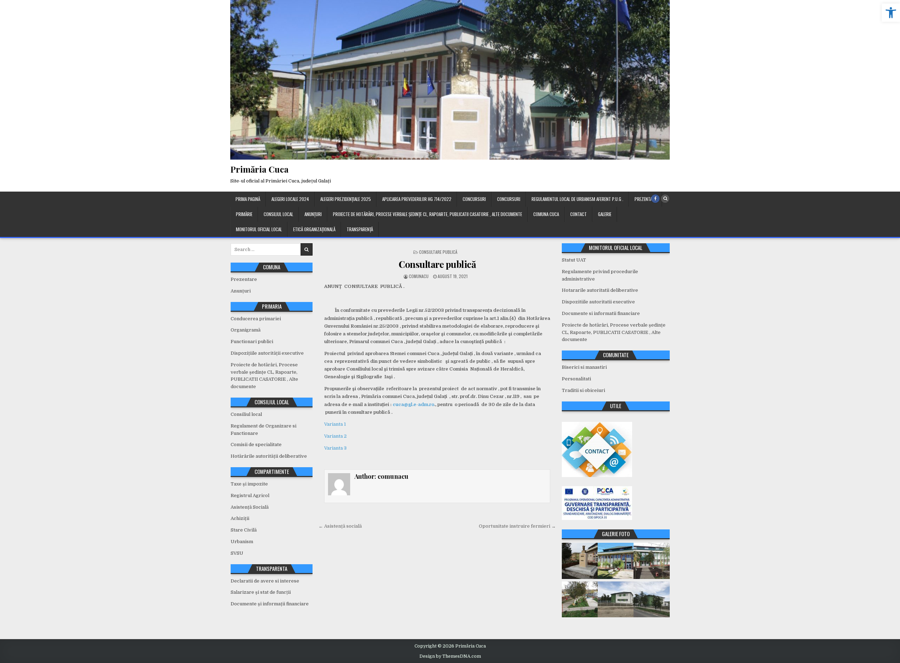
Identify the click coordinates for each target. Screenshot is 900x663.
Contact (578, 214)
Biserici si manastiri (584, 367)
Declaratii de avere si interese (265, 581)
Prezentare (645, 198)
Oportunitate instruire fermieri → (517, 526)
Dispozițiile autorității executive (267, 353)
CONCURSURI (474, 198)
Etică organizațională (314, 229)
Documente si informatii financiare (601, 313)
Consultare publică (438, 252)
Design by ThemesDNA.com (450, 656)
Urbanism (242, 541)
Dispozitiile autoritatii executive (598, 301)
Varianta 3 (335, 448)
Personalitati (576, 378)
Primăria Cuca (259, 169)
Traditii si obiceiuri (583, 390)
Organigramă (246, 330)
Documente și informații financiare (270, 603)
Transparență (360, 229)
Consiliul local (278, 214)
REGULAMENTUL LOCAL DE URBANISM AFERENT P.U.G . (577, 198)
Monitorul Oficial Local (259, 229)
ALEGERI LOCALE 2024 (290, 198)
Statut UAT (574, 260)
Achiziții (240, 518)
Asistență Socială (250, 507)
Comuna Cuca (546, 214)
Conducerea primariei (256, 318)
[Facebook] (655, 198)
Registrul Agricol (250, 495)
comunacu (419, 276)
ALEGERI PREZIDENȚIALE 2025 (345, 198)
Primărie (244, 214)
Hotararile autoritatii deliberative (600, 290)
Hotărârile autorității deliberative (269, 456)
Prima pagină (248, 198)
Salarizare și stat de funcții (261, 592)
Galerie (604, 214)
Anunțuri (313, 214)
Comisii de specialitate (256, 444)
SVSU (237, 553)
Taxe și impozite (249, 484)
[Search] (665, 198)
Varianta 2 (335, 436)
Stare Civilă (244, 530)
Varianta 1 (335, 424)
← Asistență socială (340, 526)
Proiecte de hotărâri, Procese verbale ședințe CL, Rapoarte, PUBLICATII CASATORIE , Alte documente (427, 214)
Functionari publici (252, 341)
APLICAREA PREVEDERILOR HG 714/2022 (416, 198)
